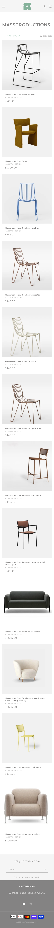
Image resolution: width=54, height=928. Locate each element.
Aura (23, 922)
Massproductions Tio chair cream (21, 362)
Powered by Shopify (31, 922)
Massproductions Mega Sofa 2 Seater (22, 631)
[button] (3, 6)
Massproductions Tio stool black (20, 94)
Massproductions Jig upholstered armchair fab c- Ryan (25, 563)
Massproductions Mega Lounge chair (22, 834)
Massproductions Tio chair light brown (23, 428)
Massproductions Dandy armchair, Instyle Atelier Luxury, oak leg (24, 699)
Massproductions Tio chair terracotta (22, 295)
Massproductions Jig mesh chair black (23, 767)
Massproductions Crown (16, 161)
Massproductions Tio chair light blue (22, 228)
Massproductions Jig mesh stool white (23, 495)
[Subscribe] (45, 869)
